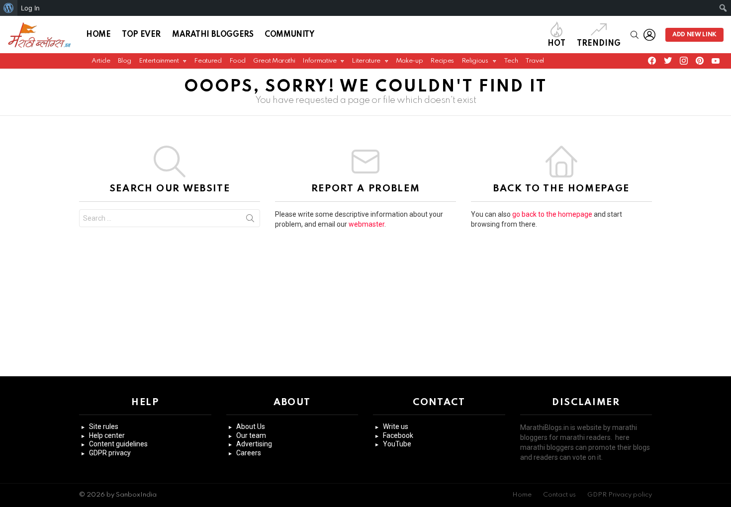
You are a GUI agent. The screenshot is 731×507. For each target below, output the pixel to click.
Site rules (103, 426)
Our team (251, 435)
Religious (474, 61)
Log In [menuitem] (30, 8)
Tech (511, 61)
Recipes (442, 61)
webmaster (366, 224)
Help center (107, 435)
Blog (125, 61)
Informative (319, 61)
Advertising (254, 444)
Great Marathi (274, 61)
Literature (366, 61)
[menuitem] (8, 8)
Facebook (398, 435)
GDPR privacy (110, 453)
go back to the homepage (552, 214)
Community (289, 35)
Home (98, 35)
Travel (534, 61)
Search (250, 220)
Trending (599, 44)
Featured (207, 61)
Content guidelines (118, 444)
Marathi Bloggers (212, 35)
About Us (250, 426)
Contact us (559, 495)
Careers (248, 453)
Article (100, 61)
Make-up (409, 61)
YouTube (397, 444)
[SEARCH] (635, 35)
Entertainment (159, 61)
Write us (395, 426)
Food (237, 61)
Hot (556, 44)
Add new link (694, 35)
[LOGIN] (649, 35)
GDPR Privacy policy (619, 495)
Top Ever (141, 35)
